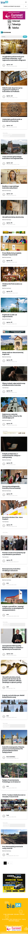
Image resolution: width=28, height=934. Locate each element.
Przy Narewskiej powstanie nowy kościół (12, 847)
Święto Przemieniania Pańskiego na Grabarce (11, 781)
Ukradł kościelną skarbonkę (13, 217)
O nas (5, 914)
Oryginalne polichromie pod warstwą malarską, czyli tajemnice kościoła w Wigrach (14, 58)
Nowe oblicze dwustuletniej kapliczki (12, 353)
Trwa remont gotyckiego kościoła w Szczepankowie (12, 157)
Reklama (16, 914)
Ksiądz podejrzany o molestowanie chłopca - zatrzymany (11, 455)
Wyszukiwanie (6, 32)
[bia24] (4, 2)
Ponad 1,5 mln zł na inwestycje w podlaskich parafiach (13, 553)
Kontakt (22, 914)
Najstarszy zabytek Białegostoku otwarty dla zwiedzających (12, 416)
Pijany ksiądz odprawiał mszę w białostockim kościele (13, 384)
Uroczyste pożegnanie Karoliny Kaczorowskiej (11, 487)
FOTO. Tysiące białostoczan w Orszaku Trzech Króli (13, 796)
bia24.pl (17, 921)
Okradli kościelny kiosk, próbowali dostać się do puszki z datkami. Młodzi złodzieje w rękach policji (12, 679)
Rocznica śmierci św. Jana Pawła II (12, 518)
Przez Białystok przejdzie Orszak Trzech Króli (11, 254)
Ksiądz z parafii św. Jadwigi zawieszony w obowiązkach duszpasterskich (13, 608)
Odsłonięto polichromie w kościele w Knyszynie (12, 120)
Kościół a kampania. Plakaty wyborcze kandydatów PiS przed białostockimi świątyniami (13, 749)
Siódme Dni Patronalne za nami (12, 285)
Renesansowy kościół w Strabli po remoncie (11, 570)
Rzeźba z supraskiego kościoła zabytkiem (10, 187)
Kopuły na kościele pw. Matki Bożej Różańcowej (13, 696)
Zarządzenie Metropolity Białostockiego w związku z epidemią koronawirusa (12, 647)
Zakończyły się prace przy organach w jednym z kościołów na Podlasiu (12, 90)
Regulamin (10, 914)
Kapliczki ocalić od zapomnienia (9, 316)
